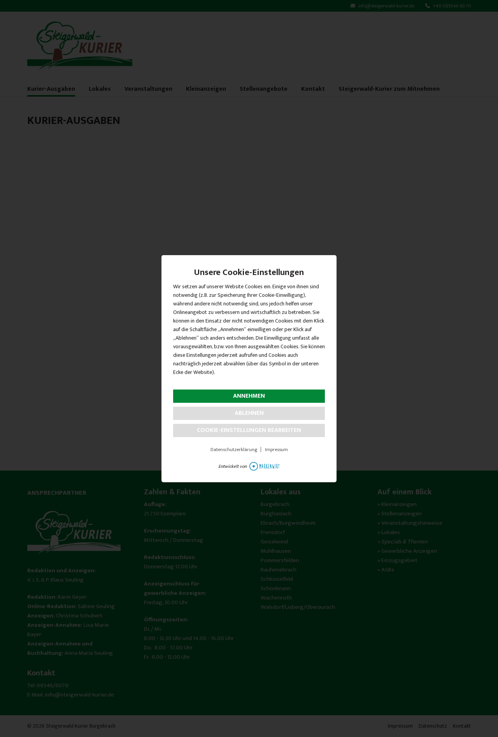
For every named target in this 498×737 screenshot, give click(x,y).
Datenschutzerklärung (233, 449)
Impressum (276, 449)
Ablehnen (249, 413)
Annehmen (249, 396)
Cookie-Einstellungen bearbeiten (249, 430)
